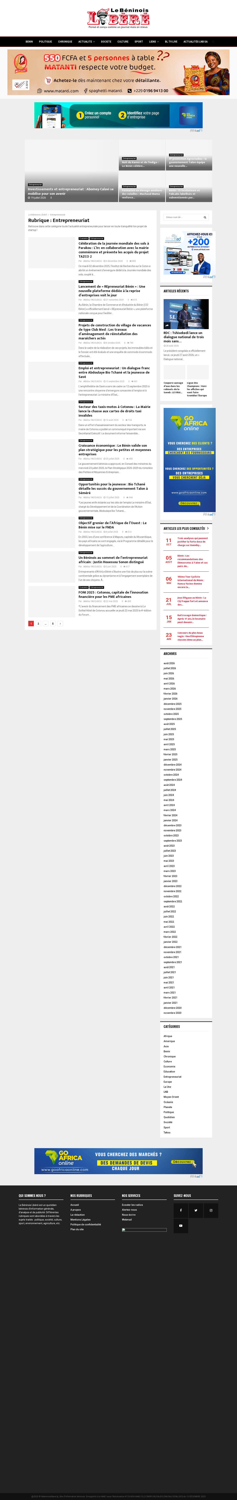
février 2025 (170, 754)
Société (168, 1122)
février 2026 (170, 693)
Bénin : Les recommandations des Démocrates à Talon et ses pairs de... (192, 561)
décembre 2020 (172, 1007)
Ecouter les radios (132, 1205)
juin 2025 (169, 734)
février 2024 (170, 815)
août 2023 (169, 845)
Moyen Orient (171, 1097)
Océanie (168, 1102)
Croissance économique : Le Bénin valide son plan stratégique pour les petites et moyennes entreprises (115, 450)
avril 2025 (169, 744)
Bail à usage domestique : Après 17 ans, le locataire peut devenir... (192, 618)
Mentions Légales (80, 1219)
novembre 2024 (172, 769)
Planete (168, 1107)
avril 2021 (169, 987)
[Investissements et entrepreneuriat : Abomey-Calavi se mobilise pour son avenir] (71, 171)
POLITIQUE (45, 41)
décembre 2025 (172, 704)
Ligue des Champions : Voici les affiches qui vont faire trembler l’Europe (197, 389)
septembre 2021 (173, 962)
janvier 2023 (170, 881)
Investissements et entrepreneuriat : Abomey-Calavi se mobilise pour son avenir (71, 191)
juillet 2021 (170, 972)
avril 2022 (169, 926)
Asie (166, 1046)
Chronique (170, 1056)
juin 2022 (169, 916)
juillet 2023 (170, 850)
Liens (152, 41)
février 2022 (170, 936)
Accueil (74, 1205)
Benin (167, 1051)
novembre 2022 (172, 891)
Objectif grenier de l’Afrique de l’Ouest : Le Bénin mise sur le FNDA (113, 525)
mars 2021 (170, 992)
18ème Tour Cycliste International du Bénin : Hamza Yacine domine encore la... (190, 582)
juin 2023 (169, 855)
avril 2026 (169, 683)
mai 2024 (169, 800)
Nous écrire (129, 1214)
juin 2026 (169, 673)
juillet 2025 (170, 729)
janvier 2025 (170, 759)
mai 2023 (169, 860)
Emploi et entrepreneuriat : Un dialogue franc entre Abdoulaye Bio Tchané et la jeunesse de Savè (114, 372)
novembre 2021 (172, 952)
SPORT (139, 41)
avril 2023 (169, 866)
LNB (166, 1091)
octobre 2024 (171, 774)
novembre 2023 (172, 830)
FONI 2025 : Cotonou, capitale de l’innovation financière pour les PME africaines (113, 595)
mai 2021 (169, 982)
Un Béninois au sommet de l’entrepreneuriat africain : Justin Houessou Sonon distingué (113, 560)
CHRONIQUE (65, 41)
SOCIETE (106, 41)
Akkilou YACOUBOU (92, 261)
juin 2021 (169, 977)
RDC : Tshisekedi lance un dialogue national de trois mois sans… (184, 337)
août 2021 (169, 967)
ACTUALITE (85, 41)
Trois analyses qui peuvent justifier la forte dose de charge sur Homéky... (192, 541)
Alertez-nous (129, 1209)
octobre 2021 (171, 957)
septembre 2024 (173, 779)
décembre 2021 (172, 947)
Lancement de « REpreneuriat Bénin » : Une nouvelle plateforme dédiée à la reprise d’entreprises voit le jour (112, 291)
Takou (167, 1132)
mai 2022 (169, 921)
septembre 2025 (173, 719)
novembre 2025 (172, 709)
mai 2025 (169, 739)
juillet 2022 (170, 911)
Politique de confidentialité (85, 1224)
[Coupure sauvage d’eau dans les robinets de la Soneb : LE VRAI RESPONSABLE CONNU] (174, 372)
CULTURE (122, 41)
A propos (75, 1209)
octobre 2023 (171, 835)
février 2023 (170, 876)
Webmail (127, 1219)
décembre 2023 (172, 825)
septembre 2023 (173, 840)
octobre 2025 (171, 714)
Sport (167, 1127)
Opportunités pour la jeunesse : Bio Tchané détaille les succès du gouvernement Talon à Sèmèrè (113, 488)
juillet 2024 (170, 790)
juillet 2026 (170, 668)
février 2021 (170, 997)
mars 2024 (170, 810)
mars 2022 (170, 931)
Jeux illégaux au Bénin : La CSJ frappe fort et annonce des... (192, 601)
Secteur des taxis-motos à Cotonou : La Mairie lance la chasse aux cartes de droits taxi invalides (114, 411)
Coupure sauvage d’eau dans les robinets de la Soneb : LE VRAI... (173, 387)
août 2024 (169, 785)
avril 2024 (169, 805)
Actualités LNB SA (196, 41)
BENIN (29, 41)
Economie (83, 238)
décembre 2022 (172, 886)
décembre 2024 (172, 764)
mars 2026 (170, 688)
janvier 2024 (170, 820)
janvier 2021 (170, 1002)
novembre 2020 (172, 1013)
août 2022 (169, 906)
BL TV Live (171, 41)
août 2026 (169, 663)
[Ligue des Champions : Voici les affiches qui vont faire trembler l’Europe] (198, 372)
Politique (169, 1112)
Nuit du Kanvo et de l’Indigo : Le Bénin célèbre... (140, 164)
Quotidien (169, 1117)
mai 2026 (169, 678)
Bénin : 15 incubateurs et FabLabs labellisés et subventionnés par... (184, 194)
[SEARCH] (205, 217)
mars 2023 (170, 871)
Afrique (168, 1036)
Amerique (169, 1041)
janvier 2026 (170, 698)
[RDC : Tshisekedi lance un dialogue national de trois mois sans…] (186, 314)
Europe (168, 1081)
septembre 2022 (173, 901)
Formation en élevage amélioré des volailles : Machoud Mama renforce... (142, 194)
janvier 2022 (170, 942)
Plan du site (77, 1229)
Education (169, 1071)
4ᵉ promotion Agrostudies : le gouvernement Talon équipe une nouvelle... (188, 163)
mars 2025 (170, 749)
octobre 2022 (171, 896)
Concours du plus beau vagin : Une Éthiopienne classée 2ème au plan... (190, 636)
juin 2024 (169, 795)
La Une (167, 1086)
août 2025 (169, 724)
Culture (168, 1061)
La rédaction (77, 1214)
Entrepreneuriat (35, 185)
